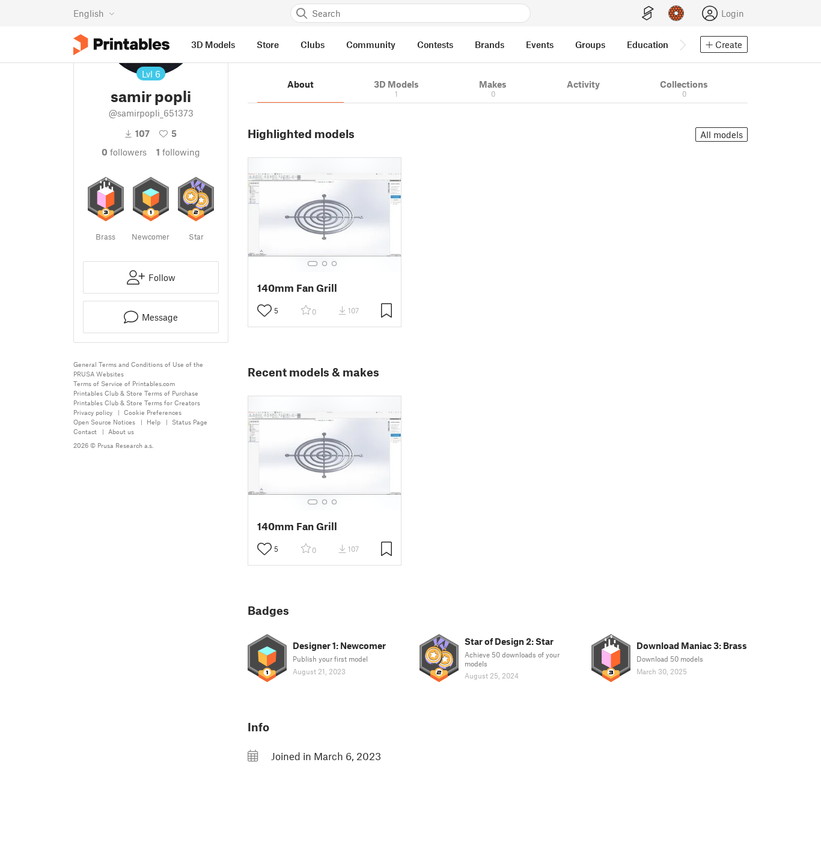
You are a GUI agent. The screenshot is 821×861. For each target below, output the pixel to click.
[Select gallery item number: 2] (324, 263)
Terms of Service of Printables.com (124, 383)
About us (121, 431)
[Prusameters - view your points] (676, 13)
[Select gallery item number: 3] (334, 263)
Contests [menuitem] (435, 44)
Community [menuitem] (370, 44)
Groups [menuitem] (590, 44)
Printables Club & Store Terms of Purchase (135, 393)
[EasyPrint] (648, 13)
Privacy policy (92, 412)
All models (721, 134)
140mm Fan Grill (297, 288)
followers (124, 152)
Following (178, 152)
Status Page (189, 422)
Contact (85, 431)
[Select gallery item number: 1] (312, 263)
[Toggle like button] (264, 310)
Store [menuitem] (268, 44)
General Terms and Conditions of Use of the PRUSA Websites (138, 369)
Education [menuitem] (647, 44)
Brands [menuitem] (489, 44)
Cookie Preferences (153, 412)
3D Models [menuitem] (213, 44)
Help (153, 422)
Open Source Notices (104, 422)
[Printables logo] (121, 44)
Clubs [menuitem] (313, 44)
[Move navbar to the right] (682, 44)
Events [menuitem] (540, 44)
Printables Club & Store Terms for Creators (136, 402)
